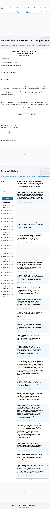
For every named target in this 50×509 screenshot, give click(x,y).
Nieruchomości (38, 11)
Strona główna (4, 166)
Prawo (22, 11)
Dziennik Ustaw (13, 45)
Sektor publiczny (17, 12)
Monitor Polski (22, 45)
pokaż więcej (32, 479)
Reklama (25, 505)
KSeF (48, 11)
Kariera (44, 504)
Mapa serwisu (32, 505)
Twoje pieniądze (28, 12)
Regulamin (37, 504)
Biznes (11, 11)
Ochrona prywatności (12, 504)
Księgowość (3, 11)
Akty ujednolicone (5, 45)
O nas (3, 504)
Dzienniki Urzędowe (30, 45)
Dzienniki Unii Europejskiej (43, 45)
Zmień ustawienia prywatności (26, 504)
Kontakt (18, 505)
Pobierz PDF (4, 133)
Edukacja (44, 11)
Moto (33, 11)
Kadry (8, 11)
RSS (13, 505)
